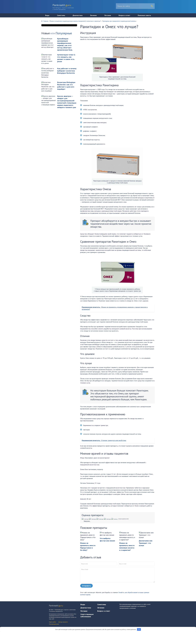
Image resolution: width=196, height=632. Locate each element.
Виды (47, 15)
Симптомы (61, 15)
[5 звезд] (114, 519)
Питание (107, 15)
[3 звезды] (100, 519)
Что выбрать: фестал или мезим (107, 539)
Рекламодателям (54, 624)
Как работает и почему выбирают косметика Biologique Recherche (66, 70)
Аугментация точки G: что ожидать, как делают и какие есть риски (66, 58)
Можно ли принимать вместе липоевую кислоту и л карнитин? (127, 546)
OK (139, 629)
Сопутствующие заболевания (87, 615)
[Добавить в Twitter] (2, 36)
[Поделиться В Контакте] (2, 25)
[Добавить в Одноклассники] (2, 29)
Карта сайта (52, 622)
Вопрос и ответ (124, 15)
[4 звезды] (107, 519)
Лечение (93, 15)
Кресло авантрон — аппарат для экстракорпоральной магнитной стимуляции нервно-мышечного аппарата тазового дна (66, 102)
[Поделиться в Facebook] (2, 33)
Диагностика (77, 15)
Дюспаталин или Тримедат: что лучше (145, 543)
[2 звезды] (92, 519)
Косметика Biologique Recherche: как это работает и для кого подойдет (66, 85)
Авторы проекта (63, 622)
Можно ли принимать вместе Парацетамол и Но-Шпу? (87, 546)
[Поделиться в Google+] (2, 40)
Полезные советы (144, 15)
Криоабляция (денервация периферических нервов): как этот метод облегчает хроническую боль (64, 44)
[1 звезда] (85, 519)
